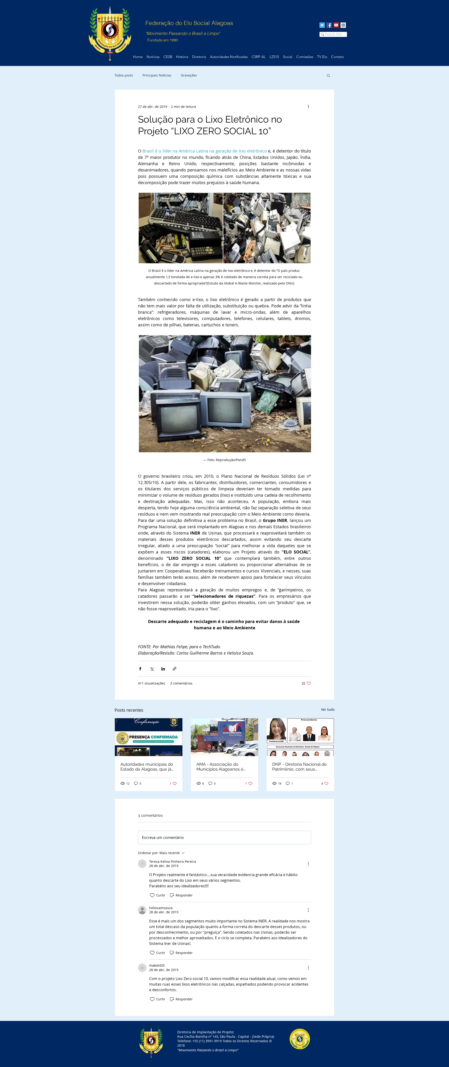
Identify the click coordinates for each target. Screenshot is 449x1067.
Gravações (189, 75)
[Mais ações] (308, 106)
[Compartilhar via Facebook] (140, 668)
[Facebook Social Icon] (329, 25)
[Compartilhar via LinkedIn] (163, 668)
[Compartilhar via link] (174, 668)
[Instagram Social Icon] (343, 25)
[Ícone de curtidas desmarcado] (152, 895)
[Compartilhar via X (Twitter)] (151, 668)
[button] (328, 75)
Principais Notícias (156, 75)
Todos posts (124, 75)
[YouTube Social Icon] (336, 25)
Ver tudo (327, 709)
